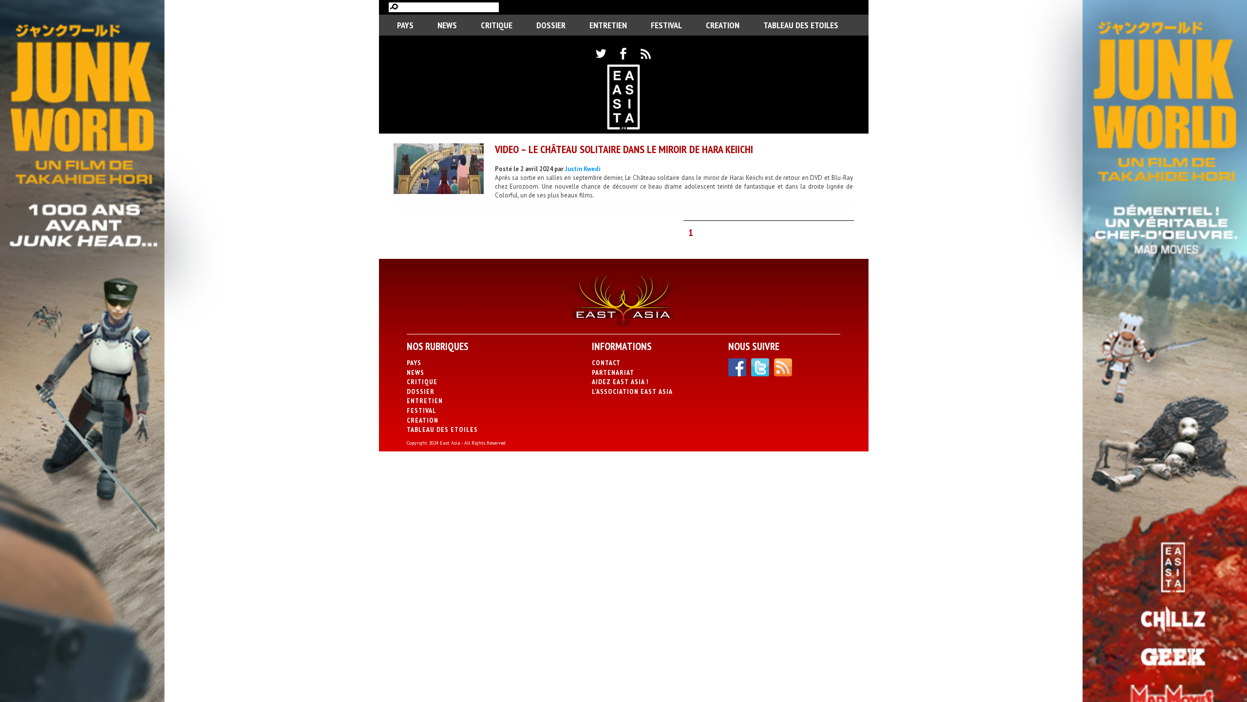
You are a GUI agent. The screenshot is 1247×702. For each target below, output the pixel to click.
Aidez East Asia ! (620, 381)
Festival (666, 25)
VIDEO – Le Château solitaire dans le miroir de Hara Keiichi (624, 149)
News (447, 25)
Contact (606, 362)
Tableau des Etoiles (800, 25)
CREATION (722, 25)
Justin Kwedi (583, 169)
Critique (496, 25)
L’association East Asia (632, 391)
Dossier (551, 25)
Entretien (608, 25)
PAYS (405, 25)
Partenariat (613, 372)
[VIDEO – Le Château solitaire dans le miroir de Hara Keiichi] (439, 169)
